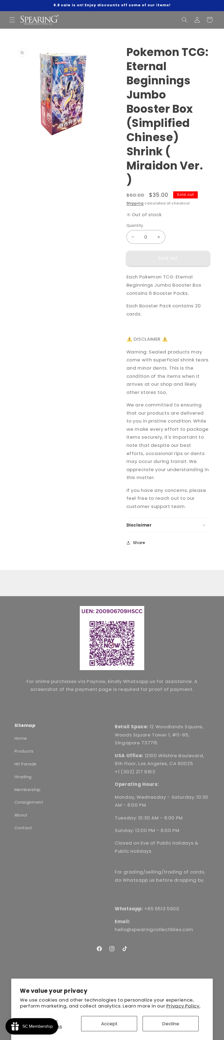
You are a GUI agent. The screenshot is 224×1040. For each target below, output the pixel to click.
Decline (170, 1023)
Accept (109, 1023)
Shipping (135, 203)
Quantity (134, 225)
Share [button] (139, 542)
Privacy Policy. (183, 1006)
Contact (23, 828)
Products (24, 751)
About (21, 815)
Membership (27, 789)
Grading (23, 777)
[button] (12, 19)
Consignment (28, 802)
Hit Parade (25, 764)
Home (20, 738)
